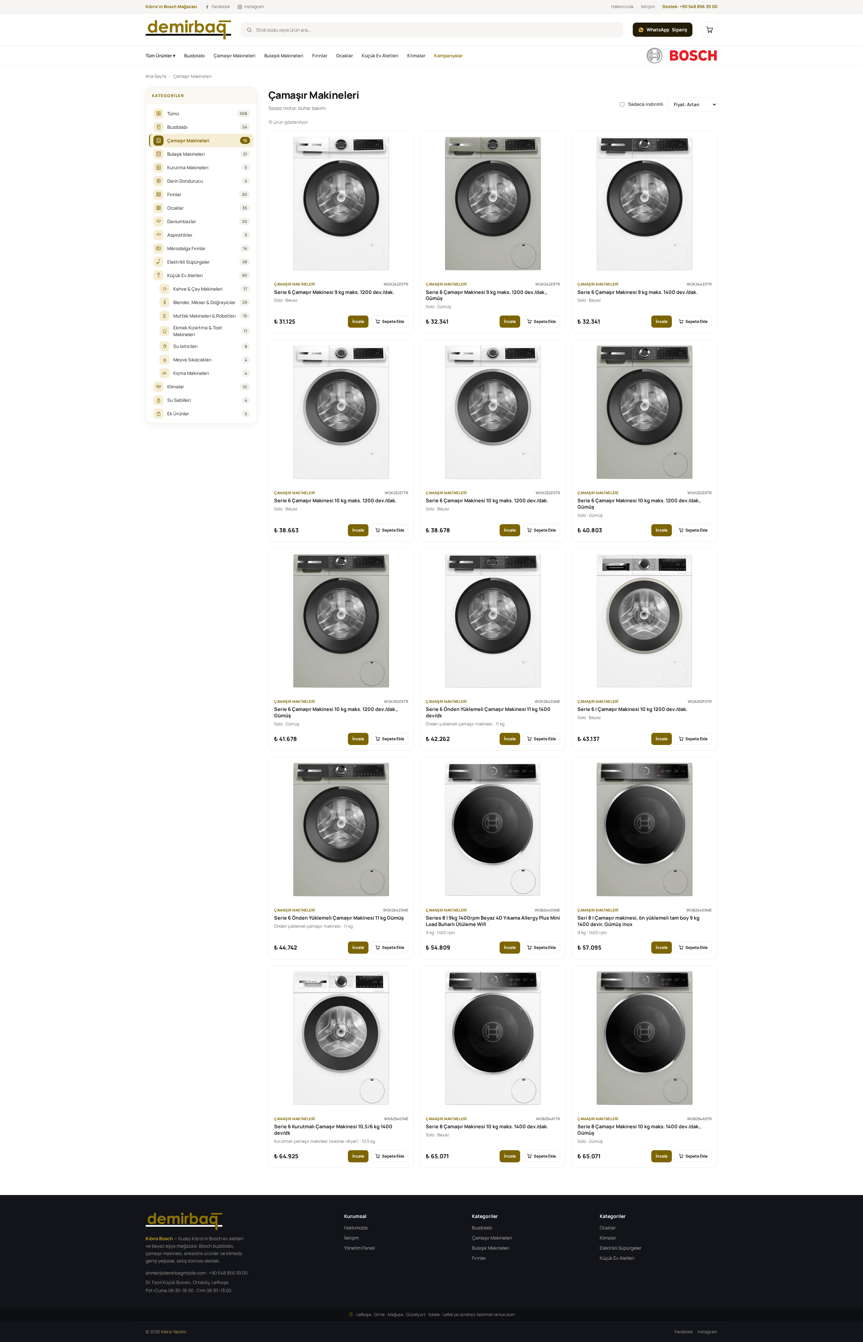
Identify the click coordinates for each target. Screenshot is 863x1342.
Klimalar (416, 56)
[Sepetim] (709, 29)
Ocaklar (344, 56)
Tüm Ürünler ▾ (160, 56)
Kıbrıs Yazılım (173, 1332)
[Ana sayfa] (681, 55)
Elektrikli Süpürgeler (621, 1248)
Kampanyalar (448, 56)
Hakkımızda (622, 6)
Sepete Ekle (393, 321)
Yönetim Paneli (359, 1248)
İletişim (648, 6)
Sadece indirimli (645, 104)
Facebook (684, 1332)
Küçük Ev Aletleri (380, 56)
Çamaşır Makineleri (235, 56)
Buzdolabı (194, 56)
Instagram (707, 1332)
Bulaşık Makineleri (283, 56)
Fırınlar (319, 56)
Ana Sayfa (156, 76)
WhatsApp (667, 30)
